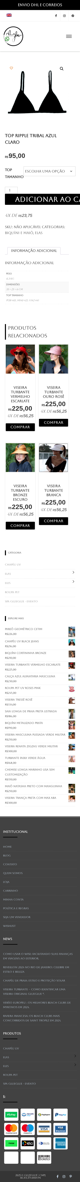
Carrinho (10, 890)
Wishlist (9, 925)
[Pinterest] (73, 16)
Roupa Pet (12, 592)
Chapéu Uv (13, 564)
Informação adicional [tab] (34, 251)
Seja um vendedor (16, 917)
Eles (7, 583)
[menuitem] (9, 15)
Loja (6, 881)
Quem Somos (13, 873)
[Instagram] (64, 16)
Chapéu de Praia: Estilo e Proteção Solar (34, 980)
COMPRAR (20, 427)
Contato (10, 864)
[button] (61, 68)
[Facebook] (56, 16)
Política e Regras (16, 908)
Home (7, 846)
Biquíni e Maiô (19, 233)
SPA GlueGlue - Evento (21, 601)
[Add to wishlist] (11, 68)
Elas (38, 233)
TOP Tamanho (14, 173)
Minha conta (13, 899)
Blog (7, 855)
